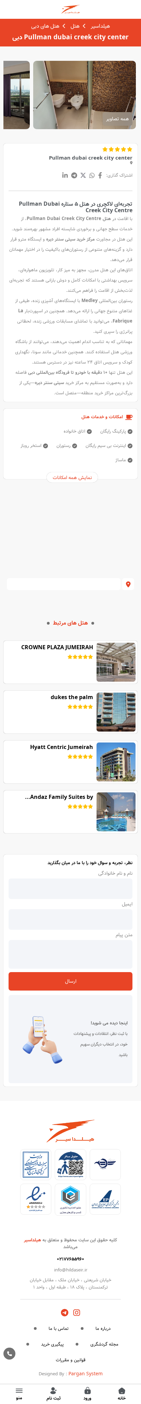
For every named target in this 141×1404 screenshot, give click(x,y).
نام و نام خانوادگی (115, 873)
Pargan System (85, 1374)
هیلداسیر (100, 26)
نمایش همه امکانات (72, 477)
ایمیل (127, 904)
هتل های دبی (45, 26)
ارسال (70, 981)
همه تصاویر (117, 119)
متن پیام (124, 935)
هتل (74, 26)
